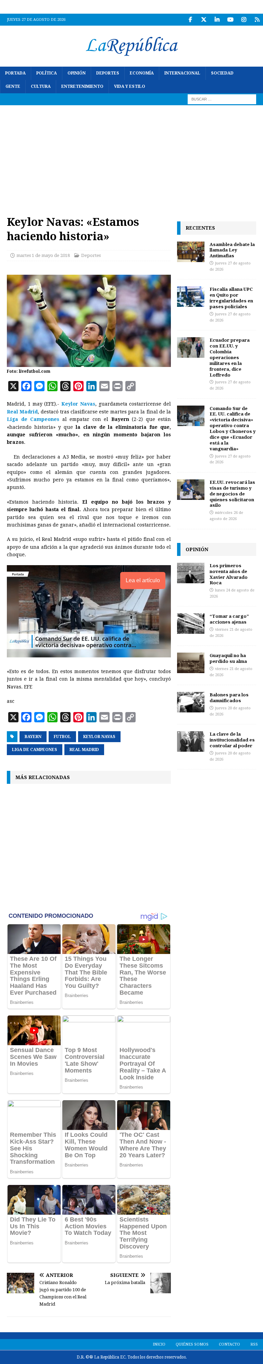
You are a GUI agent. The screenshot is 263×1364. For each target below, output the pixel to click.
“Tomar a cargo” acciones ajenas (229, 619)
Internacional (182, 73)
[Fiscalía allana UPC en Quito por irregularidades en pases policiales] (190, 296)
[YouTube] (230, 20)
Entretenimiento (82, 86)
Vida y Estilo (129, 86)
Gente (12, 86)
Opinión (76, 73)
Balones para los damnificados (229, 698)
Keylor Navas (99, 736)
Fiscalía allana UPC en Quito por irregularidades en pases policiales (231, 298)
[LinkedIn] (217, 20)
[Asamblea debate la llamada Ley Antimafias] (190, 252)
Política (46, 73)
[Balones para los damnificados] (190, 702)
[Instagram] (244, 20)
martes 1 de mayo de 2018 (43, 255)
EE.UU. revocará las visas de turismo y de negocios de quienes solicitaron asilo (232, 493)
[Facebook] (190, 20)
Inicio (159, 1344)
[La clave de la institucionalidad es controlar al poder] (190, 741)
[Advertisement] (131, 156)
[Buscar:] (222, 99)
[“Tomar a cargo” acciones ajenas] (190, 623)
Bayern (33, 736)
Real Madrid (84, 749)
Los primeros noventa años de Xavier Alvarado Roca (229, 574)
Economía (142, 73)
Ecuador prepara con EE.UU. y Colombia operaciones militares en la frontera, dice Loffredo (230, 357)
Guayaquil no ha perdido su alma (228, 658)
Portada (15, 73)
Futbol (62, 736)
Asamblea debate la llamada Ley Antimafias (232, 250)
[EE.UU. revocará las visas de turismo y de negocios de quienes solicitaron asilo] (190, 489)
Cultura (41, 86)
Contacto (229, 1344)
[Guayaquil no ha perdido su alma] (190, 663)
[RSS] (257, 20)
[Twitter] (204, 20)
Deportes (107, 73)
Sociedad (222, 73)
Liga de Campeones (34, 749)
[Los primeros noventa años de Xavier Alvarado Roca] (190, 573)
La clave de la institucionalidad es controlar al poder (232, 740)
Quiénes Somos (192, 1344)
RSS (254, 1344)
